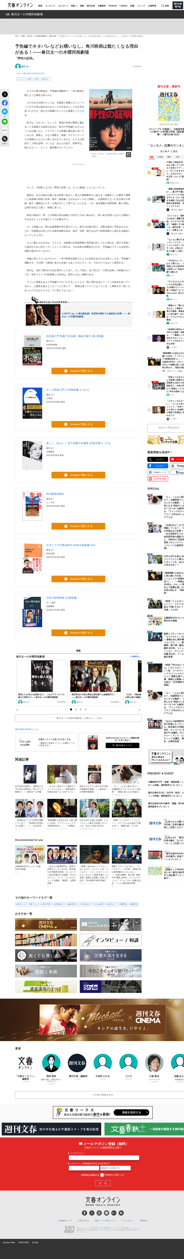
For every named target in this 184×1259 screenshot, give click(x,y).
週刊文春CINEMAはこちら (27, 729)
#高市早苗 (46, 904)
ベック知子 (173, 347)
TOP (17, 36)
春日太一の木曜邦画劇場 (27, 14)
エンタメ (21, 79)
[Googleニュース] (106, 1213)
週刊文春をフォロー (124, 745)
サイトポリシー (128, 1221)
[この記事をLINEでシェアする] (4, 122)
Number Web (9, 1242)
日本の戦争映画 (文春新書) (61, 597)
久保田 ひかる (174, 183)
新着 (40, 6)
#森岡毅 (123, 904)
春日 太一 (26, 66)
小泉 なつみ (173, 254)
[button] (71, 709)
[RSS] (121, 1213)
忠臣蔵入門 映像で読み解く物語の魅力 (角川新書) (75, 336)
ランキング (50, 6)
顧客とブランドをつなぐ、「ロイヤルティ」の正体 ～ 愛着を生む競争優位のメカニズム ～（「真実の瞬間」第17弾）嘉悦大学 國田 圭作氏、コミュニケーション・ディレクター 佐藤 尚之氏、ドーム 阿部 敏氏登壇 (126, 876)
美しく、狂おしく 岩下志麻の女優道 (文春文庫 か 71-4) (78, 443)
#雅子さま (20, 904)
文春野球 (152, 6)
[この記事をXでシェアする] (4, 94)
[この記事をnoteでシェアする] (5, 130)
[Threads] (99, 1213)
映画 (29, 79)
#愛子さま (33, 904)
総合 (175, 151)
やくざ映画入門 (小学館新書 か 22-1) (67, 389)
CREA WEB (23, 1242)
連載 (82, 6)
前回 (82, 107)
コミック (141, 6)
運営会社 (143, 1221)
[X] (91, 1213)
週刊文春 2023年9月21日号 (33, 73)
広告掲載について (65, 1221)
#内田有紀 (58, 904)
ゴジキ (172, 275)
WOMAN (113, 6)
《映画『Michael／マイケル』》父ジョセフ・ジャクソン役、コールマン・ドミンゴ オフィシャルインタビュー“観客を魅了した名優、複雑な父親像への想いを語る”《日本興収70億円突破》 (94, 874)
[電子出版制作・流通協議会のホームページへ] (69, 1230)
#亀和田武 (71, 904)
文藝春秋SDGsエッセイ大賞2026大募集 (28, 869)
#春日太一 (46, 79)
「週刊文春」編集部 (176, 209)
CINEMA (124, 6)
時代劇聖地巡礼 (55, 493)
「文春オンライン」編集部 (174, 371)
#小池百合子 (85, 904)
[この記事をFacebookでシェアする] (4, 103)
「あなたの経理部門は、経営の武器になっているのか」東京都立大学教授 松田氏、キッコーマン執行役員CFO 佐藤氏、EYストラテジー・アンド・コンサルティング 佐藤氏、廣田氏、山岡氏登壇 (62, 876)
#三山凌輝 (98, 904)
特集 (73, 6)
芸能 (36, 79)
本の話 (35, 1242)
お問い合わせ (83, 1221)
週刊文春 (91, 6)
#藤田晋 (133, 904)
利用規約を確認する (90, 1175)
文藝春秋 (102, 6)
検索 (167, 6)
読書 (132, 6)
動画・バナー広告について (105, 1221)
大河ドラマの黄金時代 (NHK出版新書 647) (70, 545)
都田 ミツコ (173, 299)
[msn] (113, 1213)
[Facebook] (84, 1213)
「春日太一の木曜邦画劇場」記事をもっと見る (78, 718)
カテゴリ (62, 6)
